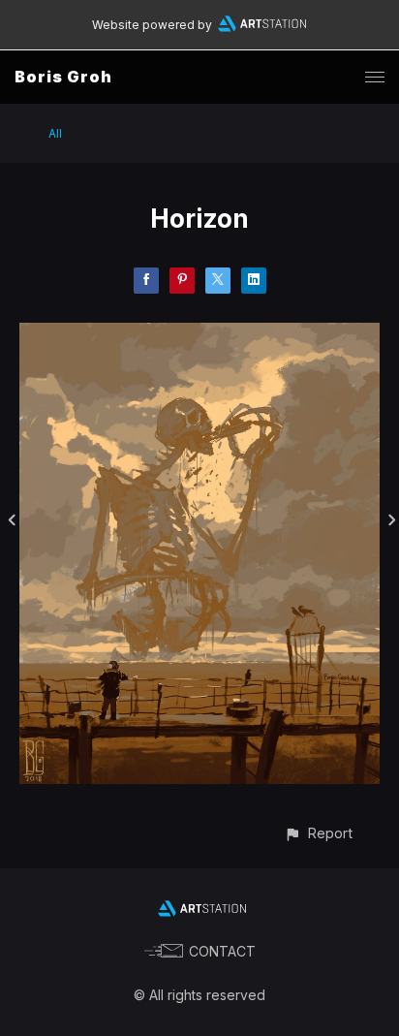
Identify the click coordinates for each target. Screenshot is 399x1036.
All (55, 133)
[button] (318, 833)
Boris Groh (63, 76)
